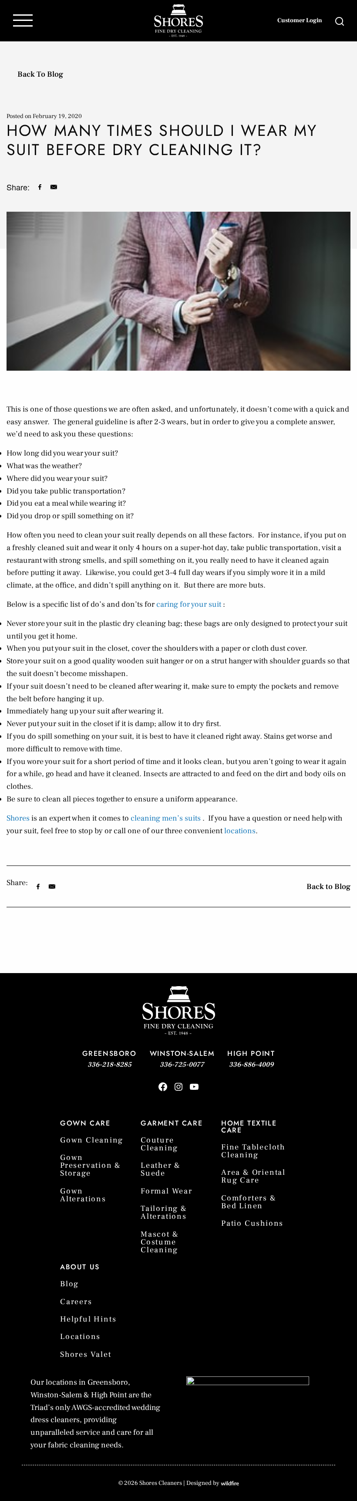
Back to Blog (328, 886)
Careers (76, 1302)
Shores (18, 818)
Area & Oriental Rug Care (253, 1176)
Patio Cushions (252, 1223)
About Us (80, 1267)
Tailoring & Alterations (164, 1212)
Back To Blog (40, 74)
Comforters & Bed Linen (248, 1202)
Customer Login (299, 20)
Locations (80, 1337)
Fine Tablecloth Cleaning (253, 1151)
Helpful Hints (88, 1319)
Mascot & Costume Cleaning (159, 1242)
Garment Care (171, 1123)
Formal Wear (166, 1191)
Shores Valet (85, 1354)
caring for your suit (188, 604)
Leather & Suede (161, 1169)
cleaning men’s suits (166, 818)
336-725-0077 (182, 1064)
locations (240, 831)
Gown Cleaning (91, 1140)
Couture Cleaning (159, 1144)
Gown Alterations (83, 1195)
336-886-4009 (251, 1064)
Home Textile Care (248, 1126)
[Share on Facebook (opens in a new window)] (40, 187)
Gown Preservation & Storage (90, 1165)
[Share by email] (53, 187)
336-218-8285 (109, 1064)
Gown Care (85, 1123)
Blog (69, 1284)
